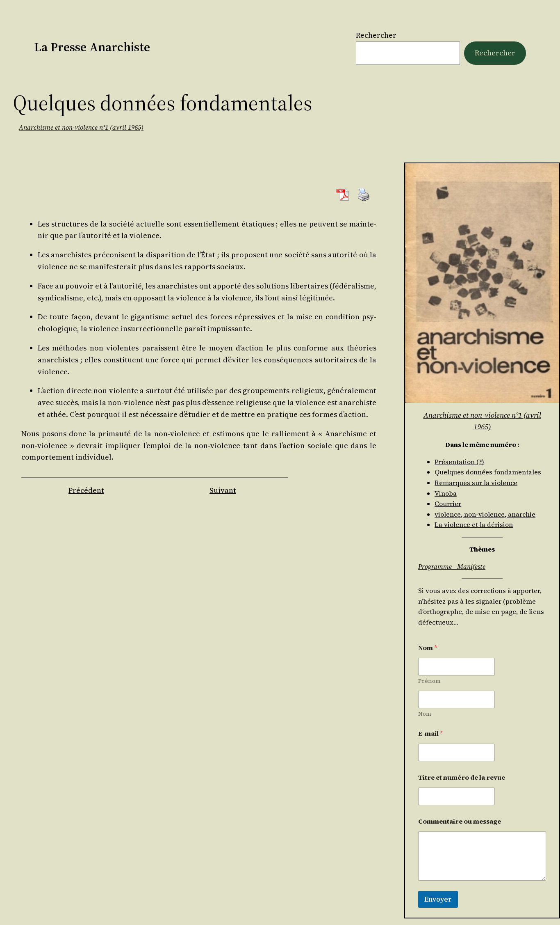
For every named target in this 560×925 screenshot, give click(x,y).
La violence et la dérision (474, 524)
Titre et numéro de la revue (461, 777)
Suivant (222, 490)
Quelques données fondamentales (488, 471)
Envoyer (438, 899)
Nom (424, 713)
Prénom (429, 681)
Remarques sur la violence (476, 482)
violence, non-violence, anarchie (485, 514)
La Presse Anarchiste (92, 47)
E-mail (430, 733)
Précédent (86, 490)
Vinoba (446, 493)
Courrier (448, 503)
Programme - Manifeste (451, 566)
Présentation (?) (459, 461)
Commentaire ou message (459, 821)
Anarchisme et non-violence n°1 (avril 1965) (81, 127)
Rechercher (376, 35)
